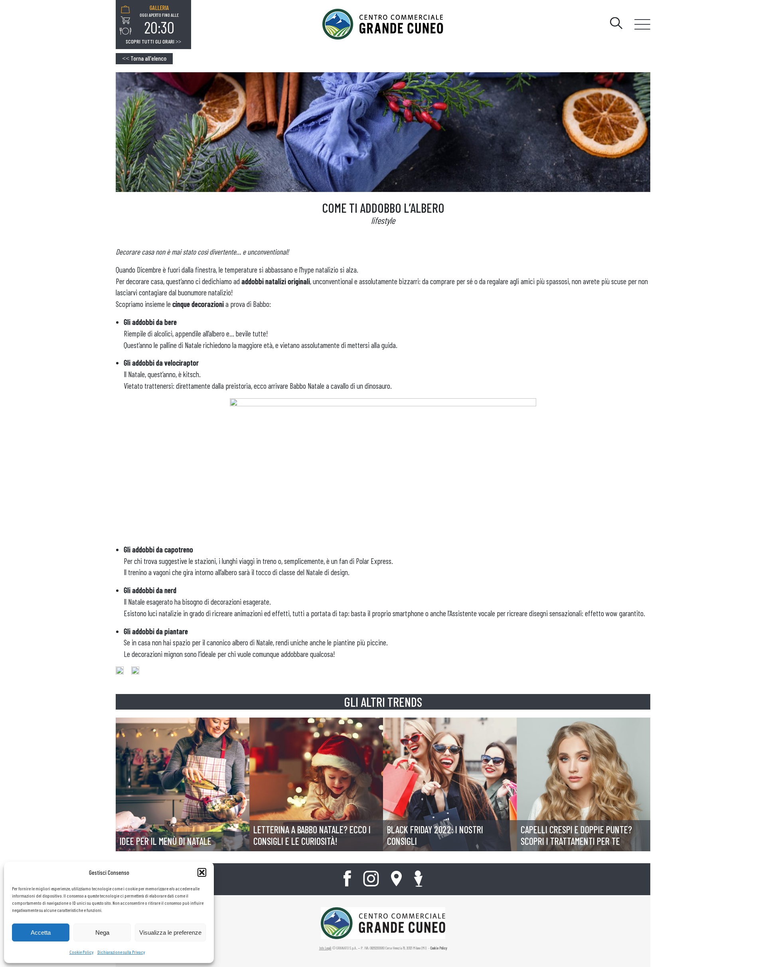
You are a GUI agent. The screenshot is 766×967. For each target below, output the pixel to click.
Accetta (41, 932)
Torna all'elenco (144, 58)
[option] (159, 20)
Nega (102, 932)
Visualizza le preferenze (170, 932)
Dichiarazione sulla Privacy (121, 952)
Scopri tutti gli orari (153, 41)
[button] (202, 872)
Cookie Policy (81, 952)
